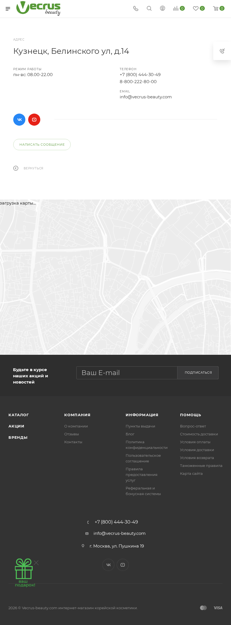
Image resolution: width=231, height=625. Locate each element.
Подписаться (198, 372)
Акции (16, 426)
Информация (142, 415)
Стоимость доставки (199, 434)
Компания (77, 415)
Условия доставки (197, 449)
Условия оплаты (195, 442)
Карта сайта (191, 473)
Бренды (18, 437)
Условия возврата (197, 457)
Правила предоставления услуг (141, 474)
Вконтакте (19, 120)
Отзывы (71, 434)
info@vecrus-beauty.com (146, 96)
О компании (76, 426)
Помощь (190, 415)
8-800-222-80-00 (138, 81)
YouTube (34, 120)
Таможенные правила (201, 465)
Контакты (73, 442)
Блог (130, 434)
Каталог (18, 415)
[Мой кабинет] (162, 9)
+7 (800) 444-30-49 (140, 74)
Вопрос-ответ (193, 426)
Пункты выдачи (140, 426)
